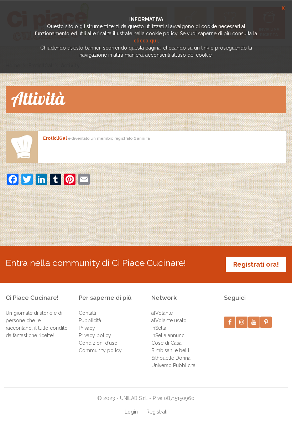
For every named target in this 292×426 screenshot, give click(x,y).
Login (131, 412)
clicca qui (146, 40)
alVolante (162, 313)
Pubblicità (90, 320)
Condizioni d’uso (98, 343)
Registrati (156, 412)
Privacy (87, 328)
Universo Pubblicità (173, 365)
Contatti (87, 313)
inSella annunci (168, 335)
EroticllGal (55, 138)
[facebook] (230, 322)
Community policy (100, 350)
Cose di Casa (166, 343)
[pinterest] (266, 322)
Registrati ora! (256, 264)
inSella (158, 328)
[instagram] (242, 322)
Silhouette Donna (171, 358)
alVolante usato (169, 320)
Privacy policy (95, 335)
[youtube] (254, 322)
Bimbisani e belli (170, 350)
